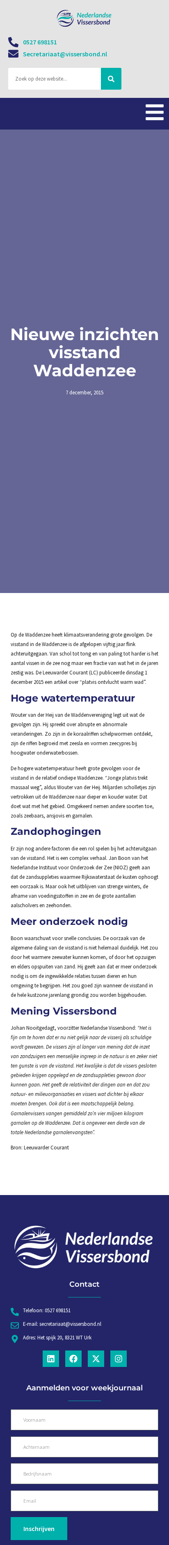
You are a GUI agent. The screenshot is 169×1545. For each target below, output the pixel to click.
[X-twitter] (96, 1358)
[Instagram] (118, 1358)
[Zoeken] (111, 79)
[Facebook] (73, 1358)
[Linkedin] (51, 1358)
